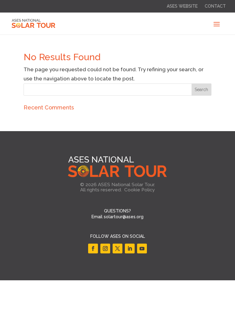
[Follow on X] (117, 248)
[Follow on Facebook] (93, 248)
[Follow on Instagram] (105, 248)
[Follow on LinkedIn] (130, 248)
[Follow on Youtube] (142, 248)
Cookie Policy (139, 190)
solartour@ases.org (124, 216)
